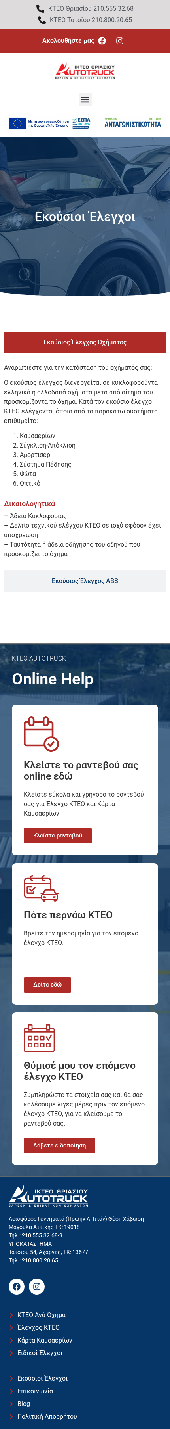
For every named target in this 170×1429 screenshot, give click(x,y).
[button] (85, 99)
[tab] (85, 342)
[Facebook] (102, 41)
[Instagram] (120, 41)
